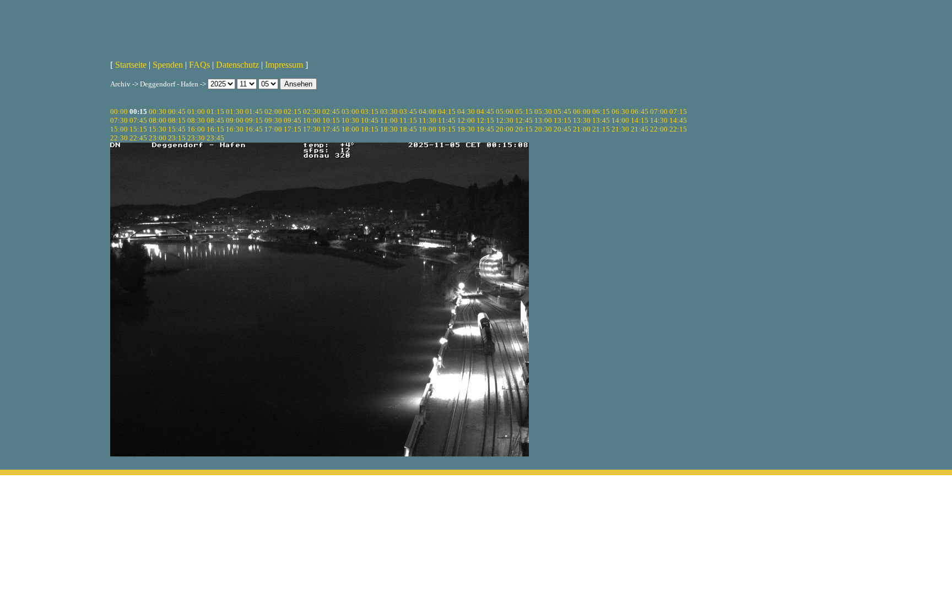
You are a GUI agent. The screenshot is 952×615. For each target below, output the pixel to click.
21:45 (639, 129)
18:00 (350, 129)
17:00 (273, 129)
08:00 (157, 120)
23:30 (196, 138)
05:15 (524, 111)
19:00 (427, 129)
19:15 (447, 129)
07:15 (678, 111)
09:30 (273, 120)
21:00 (582, 129)
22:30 (119, 138)
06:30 (620, 111)
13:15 (562, 120)
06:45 (639, 111)
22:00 (659, 129)
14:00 (620, 120)
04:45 (485, 111)
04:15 (447, 111)
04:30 (466, 111)
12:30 (504, 120)
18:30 (389, 129)
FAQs (199, 64)
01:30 (235, 111)
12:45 (524, 120)
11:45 (447, 120)
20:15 (524, 129)
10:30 (350, 120)
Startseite (131, 64)
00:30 (157, 111)
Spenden (168, 64)
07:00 (659, 111)
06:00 (582, 111)
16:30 (235, 129)
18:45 (408, 129)
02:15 (292, 111)
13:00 (543, 120)
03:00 (350, 111)
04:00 (427, 111)
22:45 (138, 138)
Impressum (284, 64)
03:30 (389, 111)
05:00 (504, 111)
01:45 (254, 111)
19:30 (466, 129)
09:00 (235, 120)
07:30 (119, 120)
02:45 (331, 111)
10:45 (369, 120)
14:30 (659, 120)
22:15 (678, 129)
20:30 (543, 129)
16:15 (215, 129)
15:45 (177, 129)
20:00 (504, 129)
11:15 (408, 120)
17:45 (331, 129)
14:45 (678, 120)
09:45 (292, 120)
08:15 (177, 120)
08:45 (215, 120)
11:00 (389, 120)
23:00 (157, 138)
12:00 (466, 120)
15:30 (157, 129)
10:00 (312, 120)
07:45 (138, 120)
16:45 (254, 129)
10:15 (331, 120)
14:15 (639, 120)
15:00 (119, 129)
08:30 (196, 120)
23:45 (215, 138)
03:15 (369, 111)
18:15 (369, 129)
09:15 (254, 120)
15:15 (138, 129)
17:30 (312, 129)
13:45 (601, 120)
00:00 (119, 111)
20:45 (562, 129)
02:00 (273, 111)
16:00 (196, 129)
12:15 (485, 120)
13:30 (582, 120)
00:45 (177, 111)
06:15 (601, 111)
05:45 (562, 111)
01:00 (196, 111)
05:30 (543, 111)
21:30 (620, 129)
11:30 (427, 120)
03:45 (408, 111)
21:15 (601, 129)
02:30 (312, 111)
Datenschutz (237, 64)
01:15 (215, 111)
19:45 (485, 129)
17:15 (292, 129)
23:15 (177, 138)
